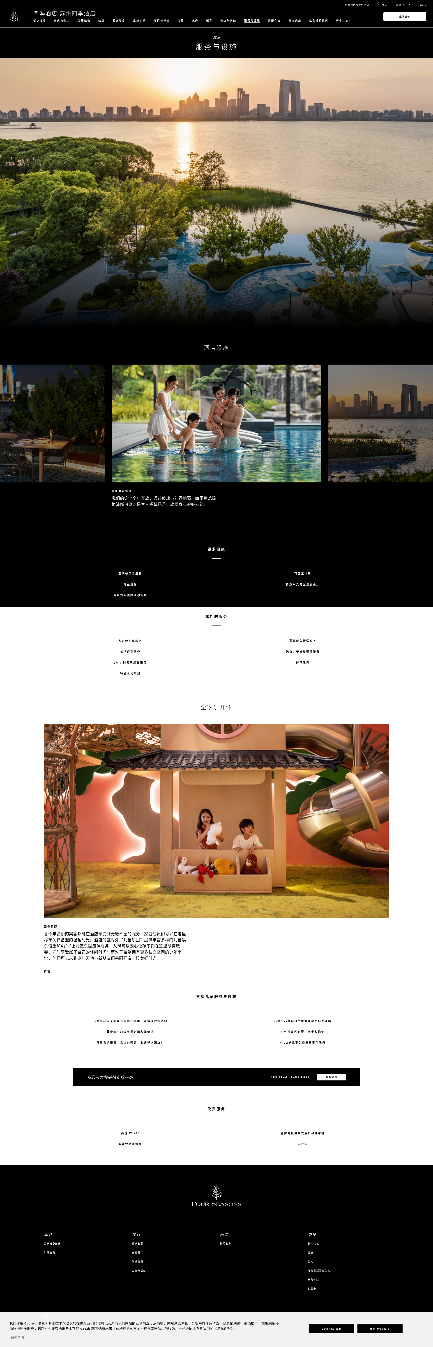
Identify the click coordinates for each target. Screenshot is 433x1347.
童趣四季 (139, 21)
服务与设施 (252, 21)
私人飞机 (313, 1243)
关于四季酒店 (52, 1243)
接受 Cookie (380, 1328)
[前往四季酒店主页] (14, 16)
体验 (101, 21)
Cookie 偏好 (332, 1328)
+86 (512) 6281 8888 (290, 1077)
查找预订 (137, 1252)
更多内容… (344, 21)
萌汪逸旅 (294, 21)
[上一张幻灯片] (108, 417)
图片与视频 (162, 21)
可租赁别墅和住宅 (319, 1270)
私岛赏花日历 (318, 21)
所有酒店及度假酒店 (357, 4)
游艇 (310, 1252)
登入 (385, 4)
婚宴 (209, 21)
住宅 (310, 1261)
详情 (47, 971)
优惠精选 (84, 21)
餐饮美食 (119, 21)
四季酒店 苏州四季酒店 (64, 13)
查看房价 (404, 16)
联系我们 (331, 1077)
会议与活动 (228, 21)
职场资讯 (49, 1252)
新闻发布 (225, 1243)
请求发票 (137, 1243)
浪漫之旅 (274, 21)
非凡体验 (313, 1279)
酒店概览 (39, 21)
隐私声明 (17, 1338)
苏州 (216, 37)
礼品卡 (312, 1288)
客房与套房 (62, 21)
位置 (180, 21)
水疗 (195, 21)
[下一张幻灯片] (324, 417)
